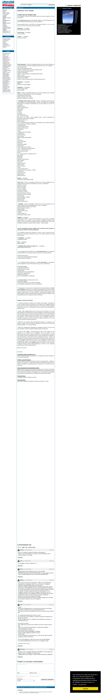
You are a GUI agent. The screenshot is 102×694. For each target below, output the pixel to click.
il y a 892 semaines (28, 549)
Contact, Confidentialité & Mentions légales (38, 687)
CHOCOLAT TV (20, 10)
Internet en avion (6, 84)
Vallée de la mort (6, 12)
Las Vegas (5, 15)
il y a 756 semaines (27, 604)
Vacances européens (7, 79)
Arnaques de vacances (7, 64)
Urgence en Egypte (6, 72)
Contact (4, 47)
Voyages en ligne (6, 87)
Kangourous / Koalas (7, 27)
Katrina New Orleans (7, 59)
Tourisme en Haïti (6, 62)
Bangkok (4, 30)
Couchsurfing (5, 56)
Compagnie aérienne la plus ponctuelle (65, 25)
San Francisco (5, 14)
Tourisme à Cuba (6, 60)
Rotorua (4, 22)
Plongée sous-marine (7, 32)
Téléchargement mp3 (7, 39)
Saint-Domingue (6, 43)
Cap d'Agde (5, 88)
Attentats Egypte (6, 75)
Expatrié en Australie (7, 28)
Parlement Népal (6, 74)
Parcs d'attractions (6, 78)
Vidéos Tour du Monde (8, 7)
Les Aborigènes (6, 26)
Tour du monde (6, 40)
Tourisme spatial (6, 54)
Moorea (4, 19)
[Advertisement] (35, 51)
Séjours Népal (5, 82)
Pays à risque (5, 61)
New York (4, 10)
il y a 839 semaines (27, 569)
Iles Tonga (5, 69)
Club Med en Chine (6, 86)
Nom (18, 672)
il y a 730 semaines (29, 649)
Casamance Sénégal (7, 90)
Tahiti (4, 18)
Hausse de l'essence (7, 77)
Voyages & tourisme (67, 8)
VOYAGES (31, 10)
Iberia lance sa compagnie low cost (64, 29)
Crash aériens (5, 67)
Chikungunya (5, 58)
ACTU (26, 10)
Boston (4, 11)
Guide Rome (5, 44)
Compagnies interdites (7, 70)
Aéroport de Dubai (6, 68)
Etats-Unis (5, 9)
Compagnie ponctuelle (7, 65)
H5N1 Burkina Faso (6, 81)
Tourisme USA (5, 76)
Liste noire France (21, 380)
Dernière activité (31, 547)
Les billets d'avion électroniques (63, 32)
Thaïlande (5, 29)
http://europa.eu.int (24, 20)
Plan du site (5, 46)
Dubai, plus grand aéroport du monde (64, 30)
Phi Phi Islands (5, 31)
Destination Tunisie (6, 83)
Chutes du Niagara (6, 13)
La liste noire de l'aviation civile (63, 26)
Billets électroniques (6, 57)
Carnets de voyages (6, 45)
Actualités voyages (6, 38)
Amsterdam (5, 41)
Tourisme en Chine (6, 89)
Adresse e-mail (33, 672)
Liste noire (5, 71)
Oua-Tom (4, 24)
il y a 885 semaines (27, 560)
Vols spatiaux (5, 85)
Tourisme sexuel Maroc (7, 91)
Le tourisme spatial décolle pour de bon (65, 31)
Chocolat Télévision (21, 687)
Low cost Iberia (6, 80)
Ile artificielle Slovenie (7, 53)
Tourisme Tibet (5, 73)
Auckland (4, 21)
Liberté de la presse (6, 63)
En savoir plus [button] (82, 684)
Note (26, 547)
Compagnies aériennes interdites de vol (26, 354)
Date (23, 547)
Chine (4, 42)
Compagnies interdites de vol (63, 27)
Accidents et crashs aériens (63, 28)
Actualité (8, 51)
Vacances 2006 (6, 55)
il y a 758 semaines (28, 580)
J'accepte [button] (85, 688)
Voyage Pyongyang (6, 66)
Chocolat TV (8, 36)
